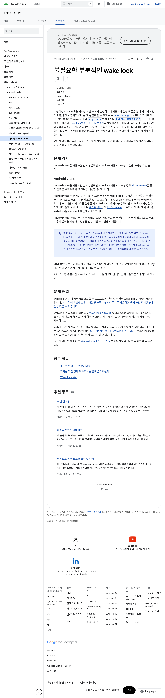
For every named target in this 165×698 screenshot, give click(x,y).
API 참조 (130, 609)
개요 (6, 20)
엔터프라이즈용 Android (54, 603)
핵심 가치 (21, 20)
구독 (129, 690)
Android (51, 596)
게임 (69, 593)
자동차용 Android (91, 615)
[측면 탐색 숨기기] (39, 692)
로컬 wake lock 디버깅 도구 (96, 341)
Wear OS (91, 601)
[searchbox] (21, 31)
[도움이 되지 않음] (152, 58)
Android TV (92, 622)
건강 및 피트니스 (74, 603)
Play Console (139, 185)
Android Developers (63, 58)
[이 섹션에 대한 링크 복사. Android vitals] (78, 179)
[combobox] (77, 4)
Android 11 (111, 624)
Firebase (51, 660)
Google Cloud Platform (59, 665)
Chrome (51, 655)
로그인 (158, 3)
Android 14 (111, 608)
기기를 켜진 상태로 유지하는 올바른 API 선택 (84, 371)
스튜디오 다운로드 (133, 615)
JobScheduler (114, 207)
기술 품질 (59, 20)
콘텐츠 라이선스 (94, 512)
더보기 (37, 3)
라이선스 (71, 682)
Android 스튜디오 (140, 3)
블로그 (50, 624)
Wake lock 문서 (68, 377)
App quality (12, 13)
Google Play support (151, 604)
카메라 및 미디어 (74, 608)
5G (68, 621)
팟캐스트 (51, 629)
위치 (99, 207)
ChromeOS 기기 (94, 608)
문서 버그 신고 (152, 598)
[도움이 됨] (147, 58)
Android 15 (111, 603)
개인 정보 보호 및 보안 (84, 20)
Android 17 (111, 593)
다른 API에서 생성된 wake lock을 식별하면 (113, 331)
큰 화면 (90, 596)
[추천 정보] (72, 392)
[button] (21, 66)
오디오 (92, 207)
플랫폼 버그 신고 (153, 593)
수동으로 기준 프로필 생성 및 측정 (75, 459)
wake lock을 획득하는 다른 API (87, 123)
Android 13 (111, 613)
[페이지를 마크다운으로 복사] (68, 79)
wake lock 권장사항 (100, 313)
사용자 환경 (41, 20)
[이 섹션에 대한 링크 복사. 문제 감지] (72, 159)
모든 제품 (51, 671)
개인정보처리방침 (74, 615)
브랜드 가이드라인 (87, 682)
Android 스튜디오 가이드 (133, 597)
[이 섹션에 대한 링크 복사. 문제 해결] (72, 292)
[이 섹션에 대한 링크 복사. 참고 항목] (72, 359)
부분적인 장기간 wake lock (75, 365)
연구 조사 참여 (152, 611)
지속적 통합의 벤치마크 (69, 430)
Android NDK (132, 622)
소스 (49, 614)
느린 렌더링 (63, 401)
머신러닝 (71, 598)
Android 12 (111, 618)
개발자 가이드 (132, 604)
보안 (49, 609)
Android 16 (111, 598)
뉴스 (49, 619)
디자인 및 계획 (83, 58)
